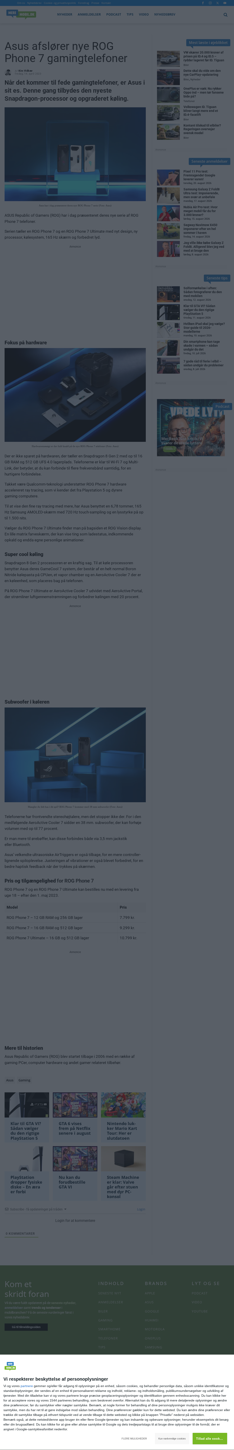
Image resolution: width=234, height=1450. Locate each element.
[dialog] (117, 1402)
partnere (27, 1386)
